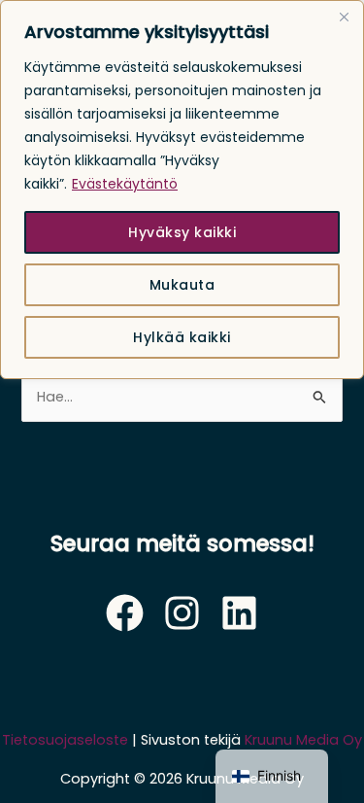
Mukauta (182, 285)
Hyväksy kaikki (182, 232)
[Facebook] (125, 613)
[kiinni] (343, 16)
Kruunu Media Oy (303, 740)
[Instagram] (182, 613)
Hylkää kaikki (182, 337)
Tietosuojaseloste (65, 740)
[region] (182, 189)
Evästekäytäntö (125, 183)
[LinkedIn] (239, 613)
